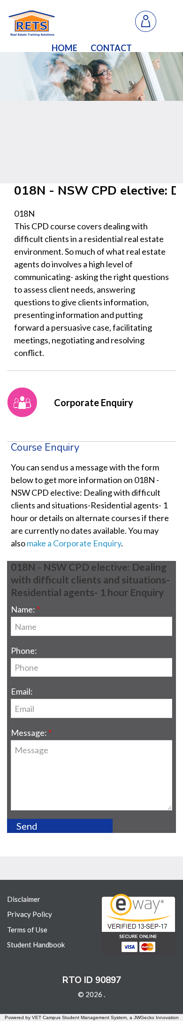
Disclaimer (23, 899)
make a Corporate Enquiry (74, 543)
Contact (111, 48)
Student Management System (94, 1017)
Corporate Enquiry (93, 402)
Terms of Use (27, 929)
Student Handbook (36, 944)
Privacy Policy (29, 914)
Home (64, 48)
